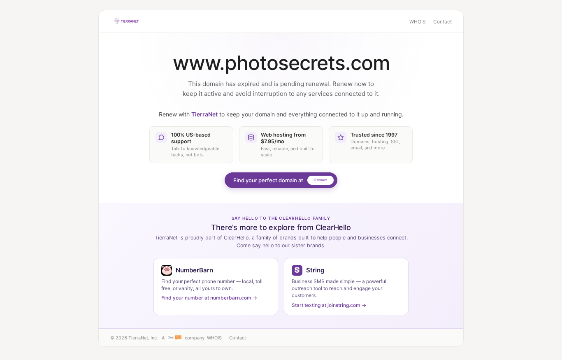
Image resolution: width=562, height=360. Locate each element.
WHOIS (417, 22)
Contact (442, 22)
